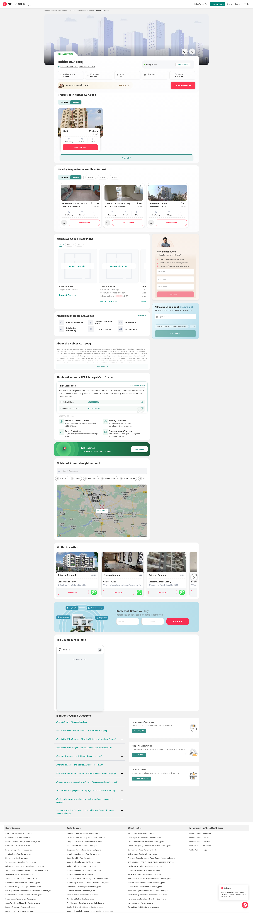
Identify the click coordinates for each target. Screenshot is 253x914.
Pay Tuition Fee (201, 4)
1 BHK (90, 177)
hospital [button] (63, 478)
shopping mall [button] (110, 478)
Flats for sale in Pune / (59, 10)
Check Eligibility (139, 731)
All (61, 244)
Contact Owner (80, 147)
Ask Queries (175, 333)
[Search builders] (100, 650)
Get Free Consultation (141, 778)
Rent (29, 5)
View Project (73, 592)
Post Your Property (218, 4)
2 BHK (79, 244)
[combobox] (104, 471)
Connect (173, 294)
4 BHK (115, 177)
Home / (47, 10)
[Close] (245, 888)
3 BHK (103, 177)
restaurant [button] (92, 478)
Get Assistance (138, 755)
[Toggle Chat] (245, 905)
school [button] (77, 478)
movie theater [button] (129, 478)
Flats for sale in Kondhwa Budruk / (82, 10)
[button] (119, 295)
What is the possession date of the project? (172, 326)
